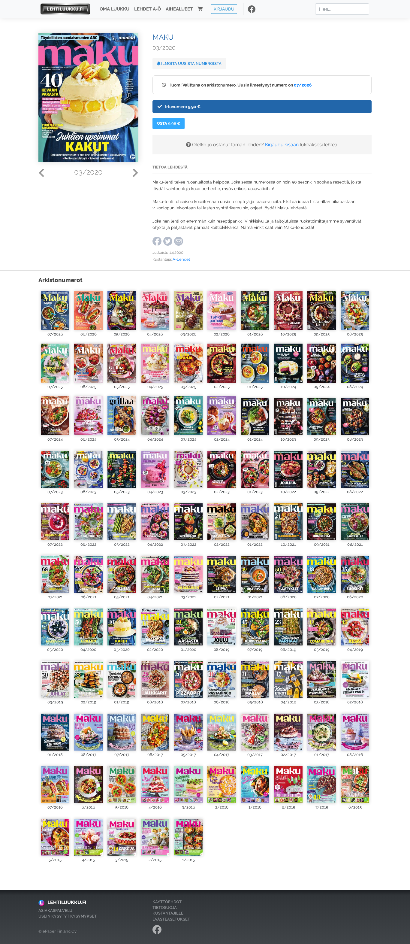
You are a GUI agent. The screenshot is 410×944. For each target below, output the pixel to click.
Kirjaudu (224, 8)
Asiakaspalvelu (55, 910)
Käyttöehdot (167, 902)
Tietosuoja (164, 907)
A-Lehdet (181, 259)
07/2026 (303, 84)
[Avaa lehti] (55, 309)
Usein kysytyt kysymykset (67, 916)
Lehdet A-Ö (147, 9)
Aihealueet (179, 9)
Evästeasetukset (171, 919)
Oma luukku (114, 9)
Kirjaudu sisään (282, 144)
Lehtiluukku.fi (66, 902)
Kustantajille (167, 913)
